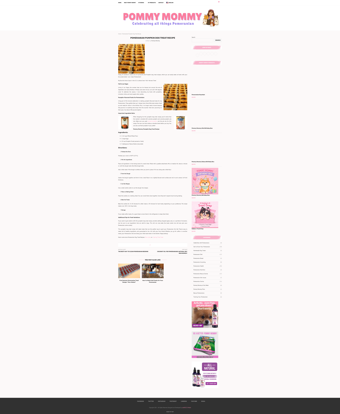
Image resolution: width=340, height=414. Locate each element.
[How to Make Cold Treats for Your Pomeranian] (153, 271)
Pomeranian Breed (207, 258)
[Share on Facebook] (152, 245)
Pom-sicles (148, 237)
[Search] (221, 2)
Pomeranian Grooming (207, 262)
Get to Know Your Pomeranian (207, 246)
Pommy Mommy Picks (207, 289)
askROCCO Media (186, 407)
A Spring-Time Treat (158, 237)
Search (193, 37)
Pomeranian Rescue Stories (207, 273)
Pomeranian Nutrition (207, 270)
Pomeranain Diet (207, 254)
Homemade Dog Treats (207, 250)
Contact (161, 2)
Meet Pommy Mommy (130, 2)
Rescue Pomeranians (207, 293)
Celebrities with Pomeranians (207, 243)
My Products (152, 2)
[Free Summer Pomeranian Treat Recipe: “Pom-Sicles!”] (129, 271)
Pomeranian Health (207, 266)
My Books (141, 2)
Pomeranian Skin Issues (207, 277)
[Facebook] (210, 2)
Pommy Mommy (155, 41)
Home (119, 2)
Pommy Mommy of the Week (207, 285)
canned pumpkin (152, 121)
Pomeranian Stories (207, 281)
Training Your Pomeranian (207, 297)
